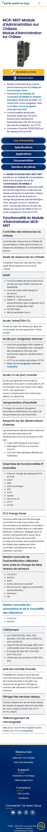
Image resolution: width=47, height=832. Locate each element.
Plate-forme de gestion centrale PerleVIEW (21, 108)
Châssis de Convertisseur (30, 177)
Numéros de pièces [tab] (23, 167)
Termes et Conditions (24, 828)
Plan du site (23, 793)
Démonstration (25, 78)
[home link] (16, 3)
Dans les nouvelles (23, 762)
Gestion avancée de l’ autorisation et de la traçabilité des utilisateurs (23, 609)
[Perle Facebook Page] (26, 812)
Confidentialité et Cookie (23, 831)
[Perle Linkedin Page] (19, 812)
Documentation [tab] (23, 160)
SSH (8, 332)
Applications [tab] (23, 154)
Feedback (23, 798)
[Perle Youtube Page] (13, 812)
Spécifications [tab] (23, 147)
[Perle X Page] (32, 812)
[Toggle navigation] (39, 3)
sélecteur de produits (23, 757)
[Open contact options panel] (41, 826)
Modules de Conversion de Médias (21, 95)
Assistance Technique (23, 775)
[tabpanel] (23, 453)
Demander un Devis (26, 71)
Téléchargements (23, 780)
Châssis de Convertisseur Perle (24, 89)
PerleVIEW (12, 287)
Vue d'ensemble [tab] (24, 140)
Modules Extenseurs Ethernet (24, 98)
